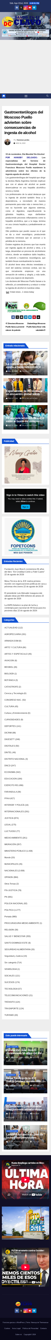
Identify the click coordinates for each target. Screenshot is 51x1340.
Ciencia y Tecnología (13, 693)
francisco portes (23, 140)
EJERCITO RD (11, 785)
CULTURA (9, 706)
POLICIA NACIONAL (13, 903)
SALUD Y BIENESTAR (14, 936)
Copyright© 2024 (30, 1334)
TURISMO (9, 1015)
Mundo (7, 857)
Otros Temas (10, 884)
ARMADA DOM (11, 641)
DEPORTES (10, 726)
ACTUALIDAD (11, 628)
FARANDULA (10, 792)
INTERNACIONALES (14, 811)
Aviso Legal (16, 1328)
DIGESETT (9, 739)
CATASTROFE (11, 687)
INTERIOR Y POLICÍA (14, 805)
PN (5, 897)
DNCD (7, 766)
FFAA (7, 798)
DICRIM (8, 733)
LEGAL (7, 825)
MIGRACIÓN (10, 844)
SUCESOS (9, 982)
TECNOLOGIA (11, 989)
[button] (47, 96)
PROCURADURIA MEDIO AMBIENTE (21, 923)
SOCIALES (9, 976)
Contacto (43, 1328)
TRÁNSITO (9, 1002)
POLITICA (9, 910)
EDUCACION (10, 779)
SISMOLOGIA (10, 969)
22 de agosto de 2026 (18, 1057)
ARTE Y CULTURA (13, 647)
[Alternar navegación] (26, 96)
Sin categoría (10, 963)
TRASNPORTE (11, 1008)
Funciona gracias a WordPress (14, 1322)
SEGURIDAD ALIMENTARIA (17, 949)
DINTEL (8, 752)
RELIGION (9, 930)
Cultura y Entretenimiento (15, 713)
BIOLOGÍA (9, 674)
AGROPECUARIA (12, 634)
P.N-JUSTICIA (10, 890)
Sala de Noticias (29, 398)
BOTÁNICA (9, 680)
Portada (8, 917)
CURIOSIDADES (12, 720)
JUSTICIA (8, 818)
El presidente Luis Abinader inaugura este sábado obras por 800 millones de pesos (24, 1109)
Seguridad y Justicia (13, 956)
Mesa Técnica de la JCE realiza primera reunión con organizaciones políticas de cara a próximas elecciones (25, 584)
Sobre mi (18, 1334)
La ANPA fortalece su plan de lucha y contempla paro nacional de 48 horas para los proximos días (25, 608)
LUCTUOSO (10, 831)
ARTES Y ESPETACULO (16, 654)
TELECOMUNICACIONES (16, 995)
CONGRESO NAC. (13, 700)
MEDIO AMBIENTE (13, 838)
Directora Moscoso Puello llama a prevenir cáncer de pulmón (15, 326)
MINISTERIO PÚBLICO (15, 851)
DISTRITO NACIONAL (14, 759)
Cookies (7, 1328)
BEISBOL (8, 667)
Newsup (34, 1322)
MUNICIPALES (11, 864)
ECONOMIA (9, 772)
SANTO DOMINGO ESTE (16, 943)
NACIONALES (11, 871)
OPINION (8, 877)
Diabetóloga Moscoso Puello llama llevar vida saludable (35, 326)
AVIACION (9, 660)
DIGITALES (9, 746)
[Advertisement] (25, 66)
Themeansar (43, 1322)
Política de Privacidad (30, 1328)
